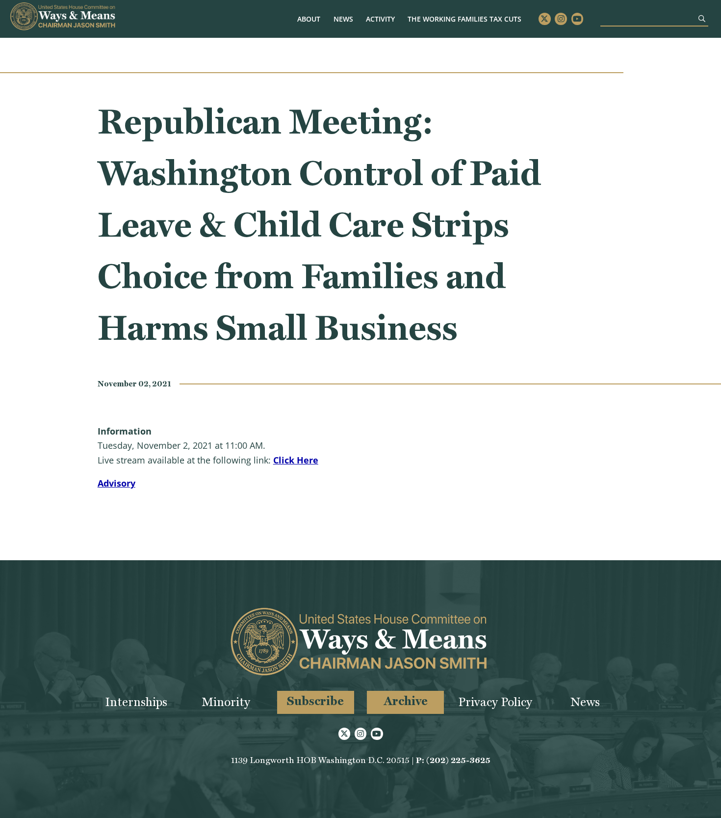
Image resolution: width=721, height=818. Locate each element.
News (343, 19)
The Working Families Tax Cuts (464, 19)
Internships (136, 702)
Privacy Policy (495, 702)
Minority (226, 702)
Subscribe (315, 701)
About (308, 19)
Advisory (116, 483)
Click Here (295, 460)
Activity (380, 19)
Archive (406, 701)
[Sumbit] (701, 18)
